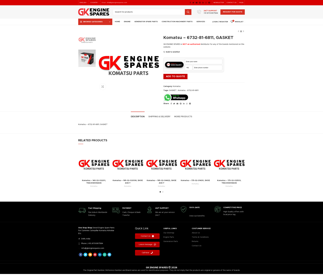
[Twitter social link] (193, 2)
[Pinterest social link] (199, 2)
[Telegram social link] (209, 2)
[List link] (97, 238)
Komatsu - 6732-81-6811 (188, 90)
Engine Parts (168, 237)
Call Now (146, 253)
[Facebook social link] (190, 2)
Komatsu (177, 86)
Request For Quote (232, 12)
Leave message (146, 244)
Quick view (107, 151)
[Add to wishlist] (107, 156)
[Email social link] (196, 2)
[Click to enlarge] (103, 86)
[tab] (138, 115)
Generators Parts (170, 241)
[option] (87, 39)
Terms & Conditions (200, 237)
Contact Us (146, 236)
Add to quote (175, 76)
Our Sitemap (168, 233)
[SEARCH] (188, 12)
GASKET (173, 90)
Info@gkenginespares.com (117, 2)
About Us (196, 233)
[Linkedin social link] (203, 2)
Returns (195, 241)
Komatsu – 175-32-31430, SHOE (195, 180)
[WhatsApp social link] (206, 2)
